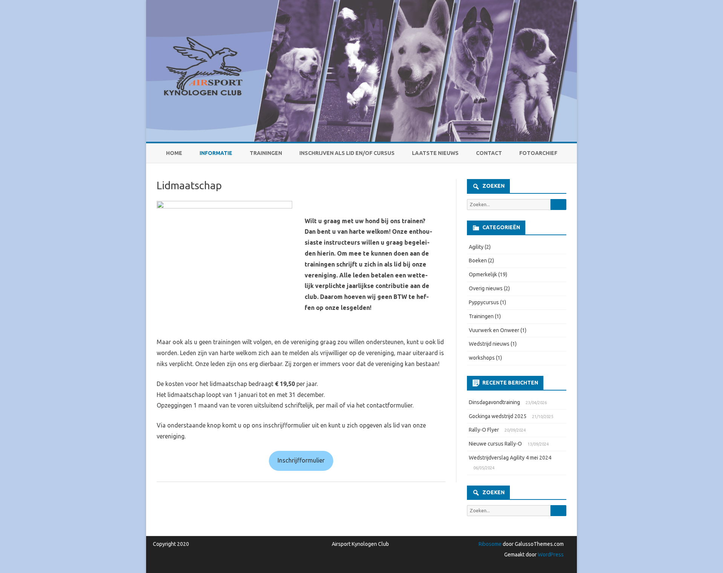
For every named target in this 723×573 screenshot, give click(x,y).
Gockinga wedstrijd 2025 (497, 416)
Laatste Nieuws (435, 153)
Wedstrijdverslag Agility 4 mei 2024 (510, 458)
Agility (476, 247)
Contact (489, 153)
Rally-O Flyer (484, 430)
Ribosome (490, 544)
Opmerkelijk (483, 274)
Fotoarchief (538, 153)
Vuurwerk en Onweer (494, 330)
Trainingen (266, 153)
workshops (482, 358)
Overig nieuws (486, 288)
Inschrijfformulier (301, 460)
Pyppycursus (484, 302)
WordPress (550, 555)
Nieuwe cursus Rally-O (495, 444)
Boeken (478, 260)
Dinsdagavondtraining (494, 402)
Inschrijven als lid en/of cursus (347, 153)
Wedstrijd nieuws (489, 344)
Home (174, 153)
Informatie (216, 153)
